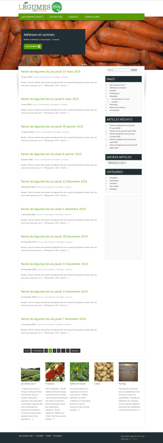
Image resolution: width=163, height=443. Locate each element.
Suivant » (75, 351)
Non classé (114, 186)
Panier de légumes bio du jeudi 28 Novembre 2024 (54, 236)
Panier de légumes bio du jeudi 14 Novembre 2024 (54, 291)
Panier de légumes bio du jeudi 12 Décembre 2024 (54, 181)
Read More (25, 424)
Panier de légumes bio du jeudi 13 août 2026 (122, 135)
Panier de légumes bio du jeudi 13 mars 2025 (50, 71)
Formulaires (92, 16)
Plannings (114, 105)
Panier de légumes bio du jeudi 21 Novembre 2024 (54, 264)
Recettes (113, 189)
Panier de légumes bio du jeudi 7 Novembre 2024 (53, 319)
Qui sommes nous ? (32, 16)
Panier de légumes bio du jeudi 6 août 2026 (123, 140)
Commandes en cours (120, 99)
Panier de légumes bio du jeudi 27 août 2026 (122, 126)
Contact (73, 16)
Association (114, 181)
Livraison (64, 77)
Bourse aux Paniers (117, 107)
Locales (115, 102)
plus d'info (31, 46)
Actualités (56, 16)
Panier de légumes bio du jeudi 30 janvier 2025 (52, 126)
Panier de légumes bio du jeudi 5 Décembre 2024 (53, 209)
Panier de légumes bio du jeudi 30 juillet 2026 (123, 146)
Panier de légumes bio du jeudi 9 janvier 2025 (51, 154)
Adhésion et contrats (118, 88)
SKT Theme (133, 439)
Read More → (26, 91)
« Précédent (37, 351)
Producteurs (114, 93)
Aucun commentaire (42, 77)
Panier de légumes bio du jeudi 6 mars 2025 (50, 99)
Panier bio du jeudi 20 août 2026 (123, 131)
